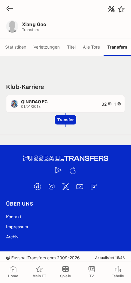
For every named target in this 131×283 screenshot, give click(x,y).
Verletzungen (47, 46)
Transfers (117, 46)
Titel (71, 46)
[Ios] (72, 170)
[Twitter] (65, 186)
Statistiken (15, 46)
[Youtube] (79, 186)
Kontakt (13, 216)
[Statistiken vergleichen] (111, 9)
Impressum (17, 226)
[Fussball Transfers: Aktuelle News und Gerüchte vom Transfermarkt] (65, 158)
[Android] (58, 170)
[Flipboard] (93, 186)
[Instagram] (51, 186)
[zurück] (9, 9)
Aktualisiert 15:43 (110, 257)
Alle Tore (91, 46)
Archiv (12, 236)
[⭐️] (121, 9)
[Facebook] (37, 186)
